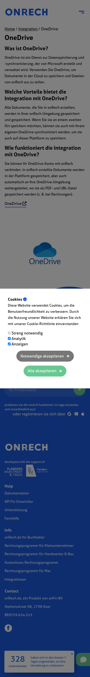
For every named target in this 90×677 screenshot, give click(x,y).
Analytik (19, 338)
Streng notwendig (27, 333)
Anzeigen (20, 344)
